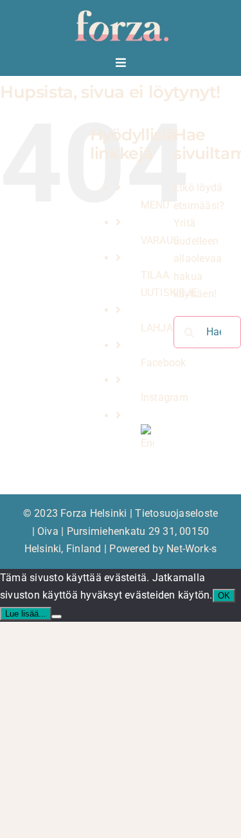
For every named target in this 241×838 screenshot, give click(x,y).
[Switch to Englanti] (147, 433)
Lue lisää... (25, 614)
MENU (155, 205)
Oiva (47, 531)
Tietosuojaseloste (176, 513)
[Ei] (56, 617)
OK (224, 596)
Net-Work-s (191, 549)
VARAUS (160, 240)
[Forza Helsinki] (120, 11)
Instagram (164, 397)
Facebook (163, 363)
